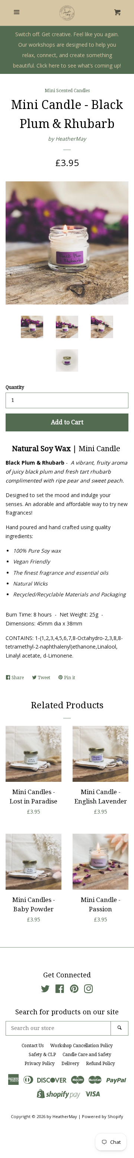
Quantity (15, 387)
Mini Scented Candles (67, 90)
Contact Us (33, 1045)
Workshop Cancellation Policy (81, 1045)
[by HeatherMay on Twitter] (45, 990)
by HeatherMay (67, 138)
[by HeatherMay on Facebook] (59, 990)
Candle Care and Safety (87, 1054)
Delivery (70, 1063)
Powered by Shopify (102, 1116)
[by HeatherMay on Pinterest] (74, 990)
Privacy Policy (40, 1063)
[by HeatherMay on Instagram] (88, 990)
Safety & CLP (42, 1054)
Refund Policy (100, 1063)
